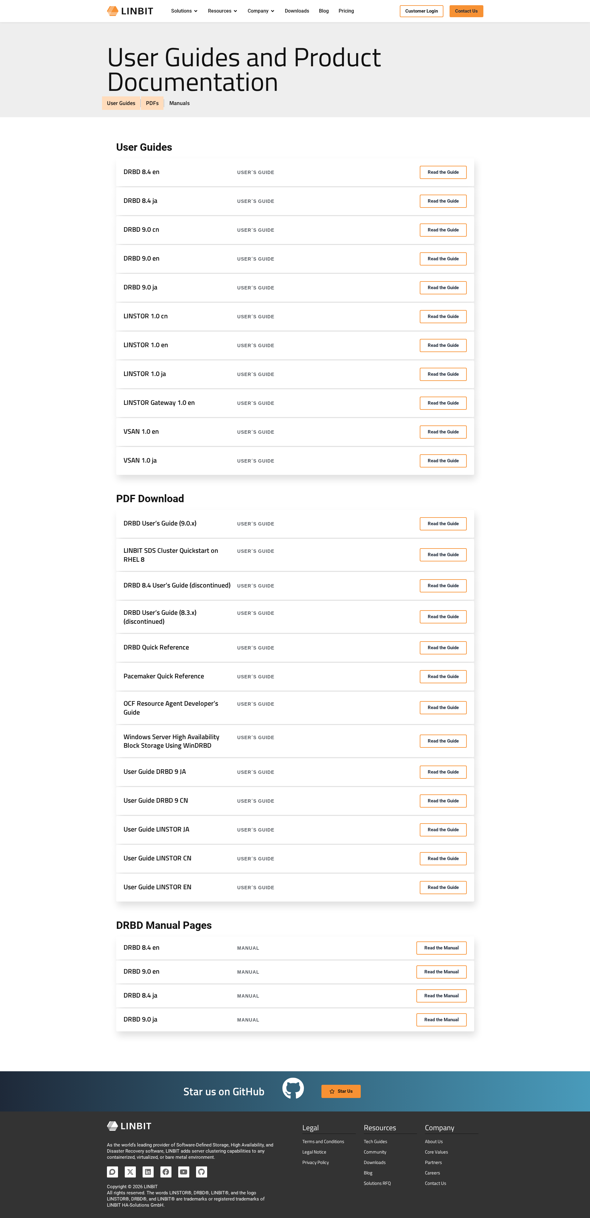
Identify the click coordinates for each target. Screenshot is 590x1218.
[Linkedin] (148, 1171)
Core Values (436, 1151)
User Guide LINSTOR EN (157, 887)
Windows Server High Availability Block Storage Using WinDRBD (171, 741)
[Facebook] (165, 1171)
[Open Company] (272, 11)
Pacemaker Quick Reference (164, 676)
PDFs (152, 103)
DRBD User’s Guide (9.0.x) (160, 523)
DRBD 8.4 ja (140, 200)
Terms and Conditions (323, 1141)
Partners (433, 1162)
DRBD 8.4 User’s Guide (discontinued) (177, 585)
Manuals (179, 103)
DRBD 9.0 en (141, 258)
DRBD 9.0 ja (140, 287)
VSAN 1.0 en (141, 431)
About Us (434, 1141)
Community (375, 1151)
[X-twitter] (130, 1171)
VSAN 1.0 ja (140, 460)
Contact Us (435, 1183)
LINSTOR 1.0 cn (146, 316)
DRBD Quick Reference (156, 647)
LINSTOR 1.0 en (146, 344)
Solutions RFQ (377, 1183)
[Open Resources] (235, 11)
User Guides (121, 103)
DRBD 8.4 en (141, 171)
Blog (368, 1172)
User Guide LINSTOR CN (157, 858)
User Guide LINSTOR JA (156, 829)
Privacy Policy (315, 1162)
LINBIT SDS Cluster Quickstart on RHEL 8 (171, 554)
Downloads (375, 1162)
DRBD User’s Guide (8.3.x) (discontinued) (160, 616)
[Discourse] (112, 1171)
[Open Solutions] (195, 11)
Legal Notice (314, 1151)
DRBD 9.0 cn (141, 229)
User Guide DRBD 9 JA (155, 771)
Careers (432, 1172)
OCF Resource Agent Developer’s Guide (171, 707)
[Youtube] (183, 1171)
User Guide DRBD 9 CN (156, 800)
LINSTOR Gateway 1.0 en (159, 402)
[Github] (201, 1171)
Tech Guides (375, 1141)
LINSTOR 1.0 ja (145, 373)
